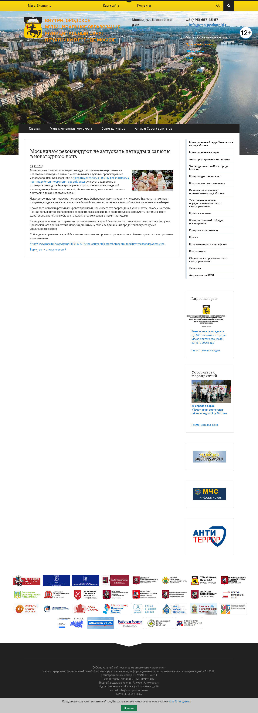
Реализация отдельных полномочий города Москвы (207, 192)
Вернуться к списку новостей (48, 249)
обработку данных (180, 701)
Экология (195, 268)
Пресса (193, 237)
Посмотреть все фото (205, 424)
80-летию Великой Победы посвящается (206, 222)
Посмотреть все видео (206, 350)
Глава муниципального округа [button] (70, 128)
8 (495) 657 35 (130, 693)
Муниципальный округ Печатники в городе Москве (211, 144)
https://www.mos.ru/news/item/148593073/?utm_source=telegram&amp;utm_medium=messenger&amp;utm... (98, 243)
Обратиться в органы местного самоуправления (208, 260)
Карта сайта (111, 5)
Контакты (144, 5)
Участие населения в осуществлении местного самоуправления (205, 203)
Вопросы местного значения (207, 183)
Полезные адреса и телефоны (208, 244)
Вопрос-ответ (197, 251)
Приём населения (200, 213)
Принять (129, 708)
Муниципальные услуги (204, 152)
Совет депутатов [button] (113, 128)
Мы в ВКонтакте (39, 5)
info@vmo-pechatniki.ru (209, 25)
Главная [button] (34, 128)
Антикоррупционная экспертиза (209, 159)
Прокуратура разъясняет (205, 176)
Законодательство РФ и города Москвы (209, 168)
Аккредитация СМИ (201, 275)
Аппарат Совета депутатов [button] (153, 128)
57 (140, 693)
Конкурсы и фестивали (203, 230)
